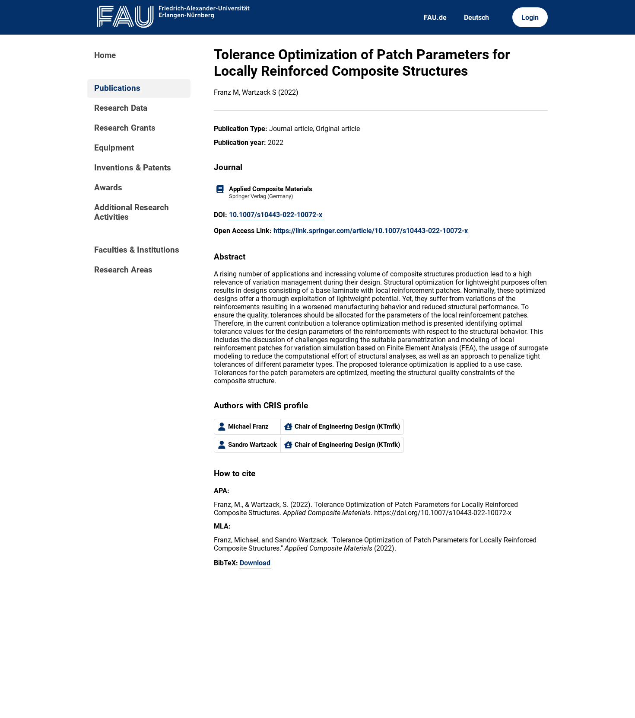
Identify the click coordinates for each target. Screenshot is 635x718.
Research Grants (125, 128)
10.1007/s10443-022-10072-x (275, 215)
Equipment (114, 148)
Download (255, 563)
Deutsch (476, 17)
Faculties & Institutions (136, 250)
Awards (108, 187)
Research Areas (123, 270)
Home (105, 55)
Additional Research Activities (131, 212)
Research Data (120, 108)
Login (530, 17)
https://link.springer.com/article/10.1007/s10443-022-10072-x (370, 231)
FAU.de (435, 17)
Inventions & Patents (132, 168)
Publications (117, 88)
